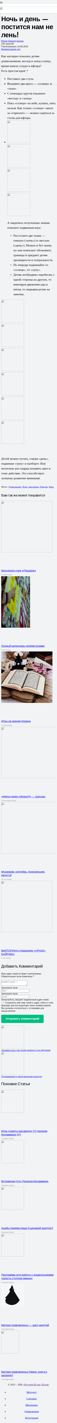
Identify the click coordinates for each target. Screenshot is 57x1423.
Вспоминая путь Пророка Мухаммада (24, 1181)
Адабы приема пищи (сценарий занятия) (27, 1228)
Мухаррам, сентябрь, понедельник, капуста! (23, 873)
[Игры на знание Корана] (26, 702)
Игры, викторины (30, 487)
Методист (31, 1392)
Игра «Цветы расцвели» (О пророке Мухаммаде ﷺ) (24, 1132)
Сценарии (31, 1398)
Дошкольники (14, 487)
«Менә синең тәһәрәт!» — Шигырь (23, 796)
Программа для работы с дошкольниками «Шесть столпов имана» (27, 1276)
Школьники (31, 1405)
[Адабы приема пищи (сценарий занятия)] (12, 1209)
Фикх (51, 487)
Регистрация (31, 1418)
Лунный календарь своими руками (23, 646)
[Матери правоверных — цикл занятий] (12, 1306)
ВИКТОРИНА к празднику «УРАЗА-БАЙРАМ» (23, 952)
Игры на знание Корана (16, 721)
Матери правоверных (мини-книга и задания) (24, 1373)
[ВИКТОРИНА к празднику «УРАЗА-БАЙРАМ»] (26, 931)
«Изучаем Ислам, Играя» (36, 1384)
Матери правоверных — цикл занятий (25, 1325)
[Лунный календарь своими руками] (15, 627)
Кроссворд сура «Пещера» (18, 570)
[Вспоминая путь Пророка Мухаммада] (12, 1162)
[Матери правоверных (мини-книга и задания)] (10, 1352)
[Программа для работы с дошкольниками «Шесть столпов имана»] (12, 1255)
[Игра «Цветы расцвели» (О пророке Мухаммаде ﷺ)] (12, 1112)
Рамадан (44, 487)
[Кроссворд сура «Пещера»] (26, 551)
